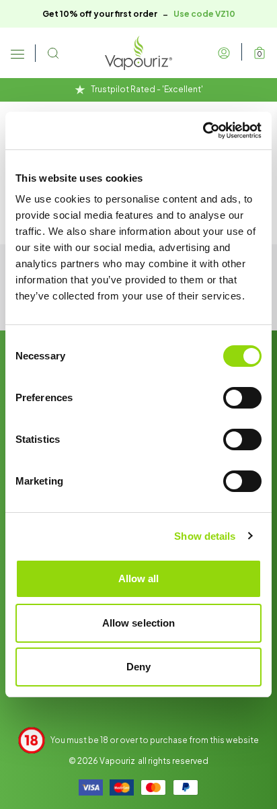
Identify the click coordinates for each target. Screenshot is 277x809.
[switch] (242, 398)
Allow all (138, 578)
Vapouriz (117, 761)
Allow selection (138, 623)
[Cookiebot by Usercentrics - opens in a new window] (203, 130)
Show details (204, 536)
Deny (138, 666)
